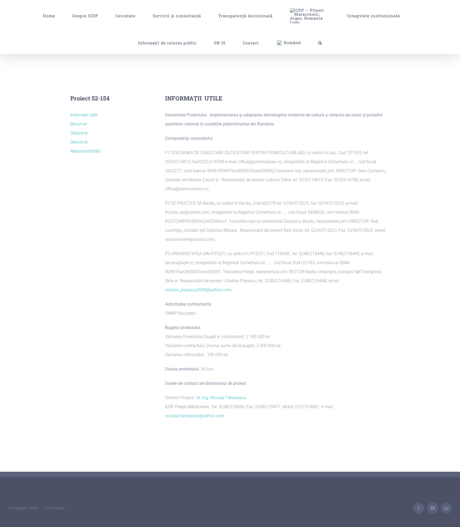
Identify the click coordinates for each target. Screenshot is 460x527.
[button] (227, 43)
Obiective (79, 133)
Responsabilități (85, 151)
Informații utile (83, 114)
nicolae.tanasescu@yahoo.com (194, 415)
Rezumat (78, 124)
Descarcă (79, 142)
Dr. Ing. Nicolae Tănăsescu (221, 397)
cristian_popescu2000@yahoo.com (198, 289)
